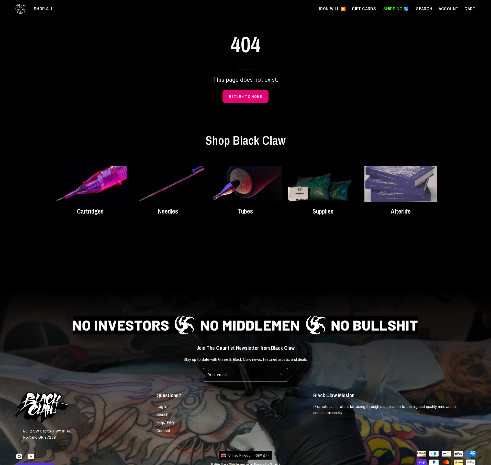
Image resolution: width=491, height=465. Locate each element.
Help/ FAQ (165, 422)
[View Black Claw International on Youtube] (31, 456)
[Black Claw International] (20, 9)
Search (162, 414)
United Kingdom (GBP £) (247, 455)
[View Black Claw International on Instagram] (19, 456)
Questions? (169, 395)
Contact (163, 430)
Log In (162, 406)
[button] (44, 9)
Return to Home (245, 96)
